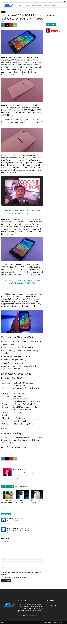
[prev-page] (2, 507)
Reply (8, 523)
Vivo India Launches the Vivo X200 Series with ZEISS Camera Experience (7, 502)
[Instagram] (14, 479)
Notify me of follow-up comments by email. (15, 577)
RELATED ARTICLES (7, 486)
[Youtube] (64, 1)
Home (45, 622)
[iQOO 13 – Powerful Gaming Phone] (22, 494)
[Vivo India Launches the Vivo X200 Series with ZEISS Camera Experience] (7, 494)
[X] (61, 1)
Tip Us (60, 622)
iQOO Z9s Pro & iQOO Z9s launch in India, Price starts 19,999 (37, 502)
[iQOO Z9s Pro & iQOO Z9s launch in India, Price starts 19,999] (37, 494)
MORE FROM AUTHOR (21, 486)
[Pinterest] (11, 25)
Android (20, 5)
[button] (64, 5)
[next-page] (5, 507)
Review (54, 5)
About (49, 622)
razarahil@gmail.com (31, 615)
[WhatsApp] (15, 25)
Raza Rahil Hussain (19, 469)
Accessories (47, 5)
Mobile (39, 5)
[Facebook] (58, 1)
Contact (55, 622)
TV (59, 5)
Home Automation (30, 5)
